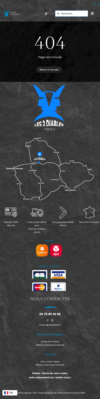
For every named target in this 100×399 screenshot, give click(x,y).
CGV (35, 393)
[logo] (12, 11)
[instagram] (99, 5)
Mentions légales (23, 393)
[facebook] (95, 5)
